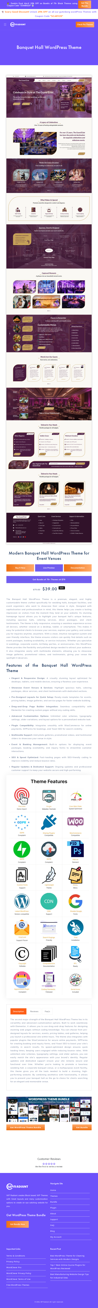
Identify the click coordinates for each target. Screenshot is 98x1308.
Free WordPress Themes (17, 1285)
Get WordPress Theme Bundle (25, 1127)
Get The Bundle (84, 4)
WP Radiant (45, 1302)
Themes (54, 1196)
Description (18, 1011)
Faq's (47, 1011)
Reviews (34, 1011)
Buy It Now (20, 568)
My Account (56, 1237)
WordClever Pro (13, 1267)
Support (54, 1219)
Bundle (53, 1202)
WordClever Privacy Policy (18, 1273)
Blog (52, 1231)
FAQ (52, 1225)
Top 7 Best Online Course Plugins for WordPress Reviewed (67, 1267)
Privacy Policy (13, 1261)
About (53, 1213)
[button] (5, 24)
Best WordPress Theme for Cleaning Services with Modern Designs (67, 1257)
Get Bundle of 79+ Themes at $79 (49, 579)
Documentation (78, 568)
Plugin (53, 1207)
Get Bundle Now (17, 1224)
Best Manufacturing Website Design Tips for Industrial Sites (69, 1276)
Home (53, 1190)
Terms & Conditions (15, 1255)
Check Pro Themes (85, 24)
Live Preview (49, 568)
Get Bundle (82, 1127)
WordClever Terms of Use (18, 1279)
